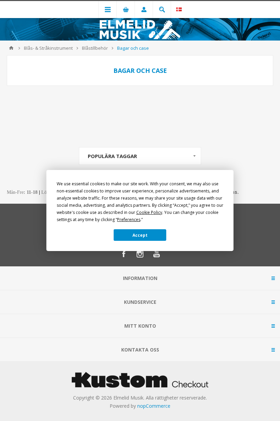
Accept (140, 235)
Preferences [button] (128, 219)
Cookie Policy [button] (149, 212)
